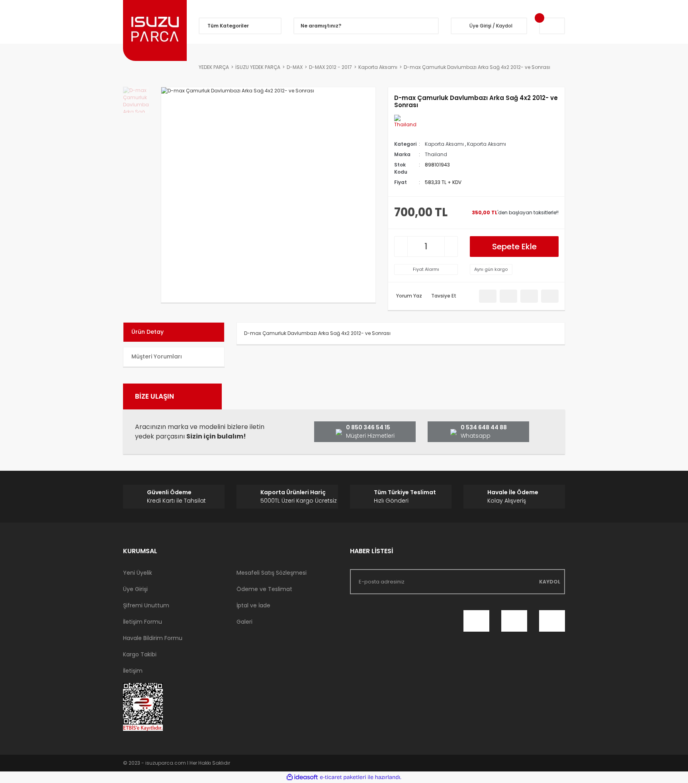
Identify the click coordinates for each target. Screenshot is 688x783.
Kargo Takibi (139, 654)
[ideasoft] (302, 777)
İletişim (133, 671)
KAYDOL (549, 581)
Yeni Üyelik (137, 573)
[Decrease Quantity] (401, 246)
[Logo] (155, 30)
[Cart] (552, 26)
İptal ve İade (253, 605)
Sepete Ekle (514, 246)
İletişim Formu (142, 622)
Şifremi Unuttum (146, 605)
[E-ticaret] (343, 777)
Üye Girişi (135, 589)
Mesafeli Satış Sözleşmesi (271, 573)
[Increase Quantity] (451, 246)
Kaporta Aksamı (444, 144)
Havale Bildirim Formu (152, 638)
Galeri (244, 622)
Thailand (436, 154)
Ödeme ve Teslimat (264, 589)
